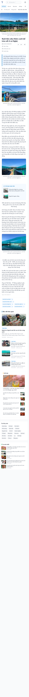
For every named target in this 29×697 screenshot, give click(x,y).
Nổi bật (4, 6)
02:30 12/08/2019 (7, 44)
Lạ (14, 435)
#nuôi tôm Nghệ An (7, 304)
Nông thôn (13, 9)
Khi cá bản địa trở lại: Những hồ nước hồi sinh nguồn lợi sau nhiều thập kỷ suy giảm (16, 461)
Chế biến (17, 428)
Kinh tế (10, 430)
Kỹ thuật (10, 426)
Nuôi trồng (4, 426)
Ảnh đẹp (19, 435)
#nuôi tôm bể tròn (18, 306)
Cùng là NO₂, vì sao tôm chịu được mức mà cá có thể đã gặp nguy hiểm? (16, 447)
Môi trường (4, 428)
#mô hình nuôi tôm (7, 299)
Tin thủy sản (7, 9)
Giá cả (9, 6)
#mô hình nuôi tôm (7, 306)
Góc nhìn (4, 438)
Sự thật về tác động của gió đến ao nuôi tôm (11, 393)
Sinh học (22, 433)
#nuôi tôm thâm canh (7, 301)
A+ (21, 44)
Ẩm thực (4, 435)
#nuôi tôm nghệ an (19, 304)
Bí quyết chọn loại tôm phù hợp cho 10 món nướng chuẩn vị (11, 403)
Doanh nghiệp (18, 430)
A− (18, 44)
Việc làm (15, 6)
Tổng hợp (15, 438)
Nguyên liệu (4, 430)
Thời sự (9, 438)
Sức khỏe (10, 435)
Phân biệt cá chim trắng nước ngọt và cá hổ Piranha (11, 398)
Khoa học (16, 433)
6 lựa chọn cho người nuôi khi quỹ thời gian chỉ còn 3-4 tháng (11, 408)
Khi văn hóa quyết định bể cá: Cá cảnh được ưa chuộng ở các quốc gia (11, 413)
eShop (20, 6)
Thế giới (4, 433)
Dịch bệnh (17, 426)
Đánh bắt (11, 428)
